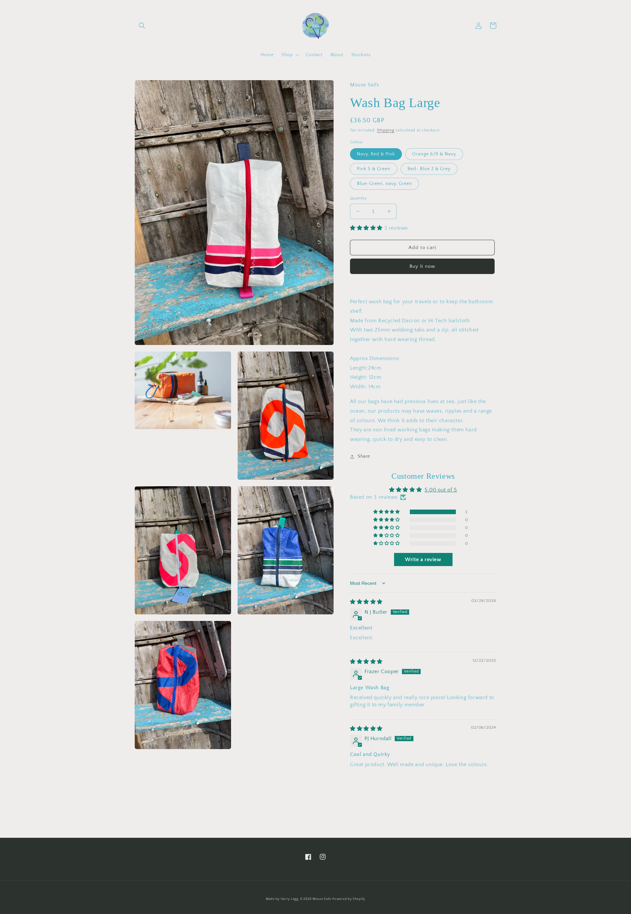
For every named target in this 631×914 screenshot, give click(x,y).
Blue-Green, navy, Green (384, 183)
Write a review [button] (423, 559)
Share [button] (364, 456)
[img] (366, 602)
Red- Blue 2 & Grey (429, 168)
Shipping (385, 130)
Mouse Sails (322, 899)
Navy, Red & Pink (376, 154)
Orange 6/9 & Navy (434, 154)
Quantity (358, 198)
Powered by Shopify (348, 899)
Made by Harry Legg (282, 899)
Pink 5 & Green (373, 168)
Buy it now (422, 266)
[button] (142, 25)
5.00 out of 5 (441, 490)
